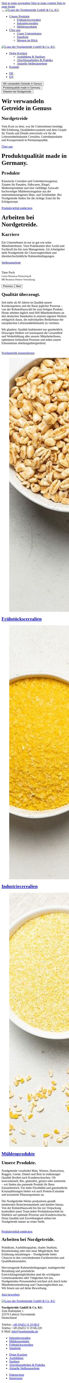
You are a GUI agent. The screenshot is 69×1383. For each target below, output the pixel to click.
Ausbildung (16, 1358)
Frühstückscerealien (21, 1344)
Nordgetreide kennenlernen (18, 353)
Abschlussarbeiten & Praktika (27, 1364)
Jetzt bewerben (11, 1294)
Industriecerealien (19, 1338)
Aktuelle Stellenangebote (24, 1368)
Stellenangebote (11, 262)
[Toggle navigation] (3, 11)
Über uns (7, 146)
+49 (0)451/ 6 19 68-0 (25, 1324)
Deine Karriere (18, 1354)
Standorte (15, 1348)
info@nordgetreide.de (25, 1331)
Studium (14, 1361)
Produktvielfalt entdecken (17, 208)
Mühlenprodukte (19, 1341)
